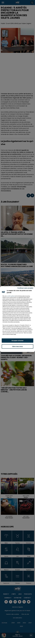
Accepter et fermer (17, 340)
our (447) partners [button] (10, 296)
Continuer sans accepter (25, 288)
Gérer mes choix (17, 346)
